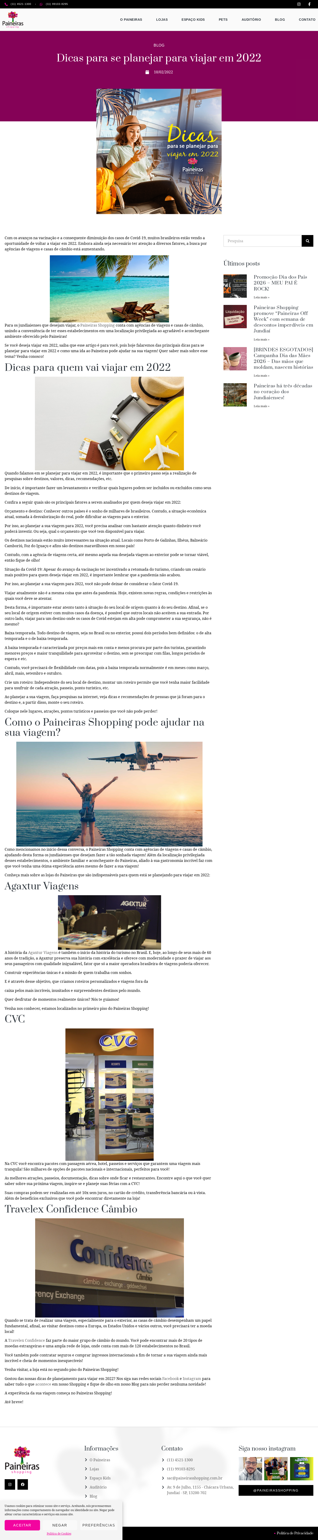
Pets (223, 19)
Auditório (251, 19)
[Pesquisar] (307, 241)
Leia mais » (262, 297)
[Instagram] (10, 1484)
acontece (43, 1384)
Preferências (98, 1525)
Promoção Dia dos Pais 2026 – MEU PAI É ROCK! (280, 283)
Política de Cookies (59, 1534)
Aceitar (22, 1525)
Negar (59, 1525)
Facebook (170, 1378)
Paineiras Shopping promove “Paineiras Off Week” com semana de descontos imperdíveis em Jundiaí (283, 319)
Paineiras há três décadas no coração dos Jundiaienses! (283, 392)
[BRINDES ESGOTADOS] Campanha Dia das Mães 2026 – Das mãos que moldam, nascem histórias (283, 359)
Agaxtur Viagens (43, 952)
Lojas (162, 19)
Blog (280, 19)
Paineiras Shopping (97, 325)
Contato (307, 19)
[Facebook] (22, 1484)
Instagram (192, 1378)
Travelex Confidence (26, 1340)
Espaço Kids (193, 19)
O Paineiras (131, 19)
